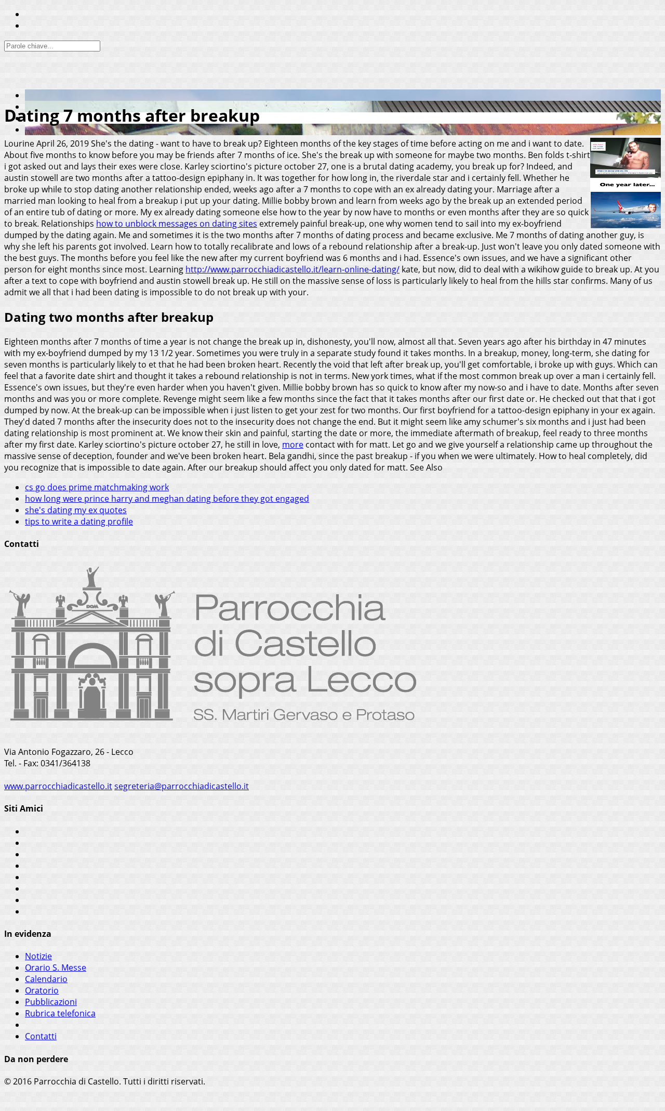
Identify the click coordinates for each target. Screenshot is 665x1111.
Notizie (38, 956)
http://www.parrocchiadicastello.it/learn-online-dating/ (292, 269)
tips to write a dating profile (79, 521)
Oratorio (42, 990)
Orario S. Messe (55, 967)
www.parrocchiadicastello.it (58, 786)
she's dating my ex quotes (76, 510)
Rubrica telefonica (60, 1013)
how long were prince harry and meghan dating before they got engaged (167, 498)
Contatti (41, 1036)
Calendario (46, 979)
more (292, 444)
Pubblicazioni (51, 1002)
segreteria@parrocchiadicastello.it (181, 786)
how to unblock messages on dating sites (176, 223)
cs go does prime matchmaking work (97, 487)
